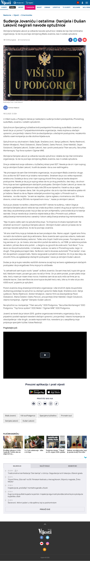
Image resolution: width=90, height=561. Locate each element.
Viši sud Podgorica (28, 415)
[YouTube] (45, 404)
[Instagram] (51, 404)
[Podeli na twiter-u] (75, 40)
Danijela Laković (11, 421)
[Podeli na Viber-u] (80, 40)
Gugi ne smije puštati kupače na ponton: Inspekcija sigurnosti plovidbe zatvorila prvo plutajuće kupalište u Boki (45, 495)
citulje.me (19, 3)
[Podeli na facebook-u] (70, 40)
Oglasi (31, 3)
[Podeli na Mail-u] (85, 40)
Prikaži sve (45, 509)
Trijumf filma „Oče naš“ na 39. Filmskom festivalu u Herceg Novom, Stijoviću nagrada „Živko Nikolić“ (44, 480)
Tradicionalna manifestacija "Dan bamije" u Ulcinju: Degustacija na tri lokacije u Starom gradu (45, 473)
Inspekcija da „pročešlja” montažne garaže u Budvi (28, 488)
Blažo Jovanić (10, 415)
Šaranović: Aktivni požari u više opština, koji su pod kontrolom (32, 503)
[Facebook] (34, 404)
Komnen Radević (13, 108)
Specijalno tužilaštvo (48, 415)
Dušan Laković (28, 421)
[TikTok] (56, 404)
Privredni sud (66, 415)
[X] (39, 404)
